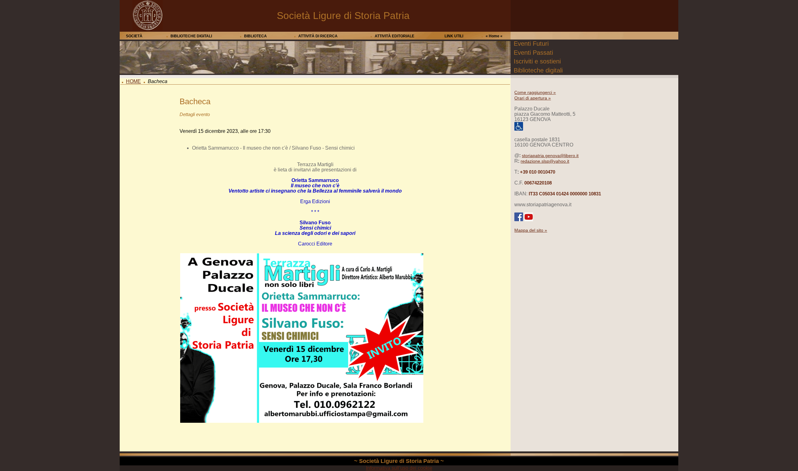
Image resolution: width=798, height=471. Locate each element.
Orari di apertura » (532, 98)
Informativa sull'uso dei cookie (399, 468)
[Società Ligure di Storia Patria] (147, 28)
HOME (133, 81)
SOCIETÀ (134, 36)
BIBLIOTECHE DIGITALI (191, 36)
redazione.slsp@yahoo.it (545, 161)
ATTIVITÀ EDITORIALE (394, 36)
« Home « (494, 36)
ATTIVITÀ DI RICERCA (318, 36)
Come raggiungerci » (535, 92)
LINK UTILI (454, 36)
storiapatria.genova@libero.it (550, 155)
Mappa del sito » (530, 230)
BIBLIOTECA (255, 36)
